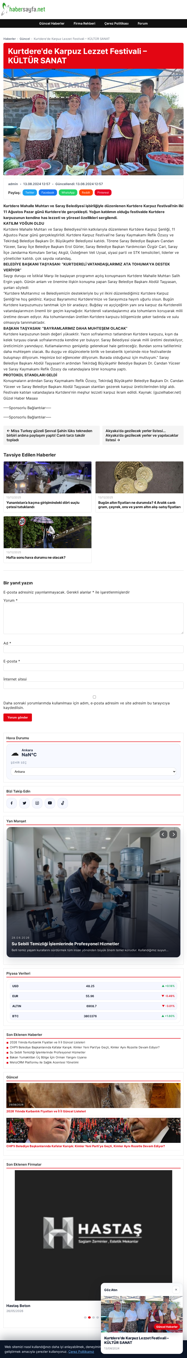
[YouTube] (50, 803)
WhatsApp (68, 192)
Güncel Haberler (52, 23)
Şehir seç (19, 762)
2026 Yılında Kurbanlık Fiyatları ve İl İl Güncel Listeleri (47, 1042)
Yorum (10, 600)
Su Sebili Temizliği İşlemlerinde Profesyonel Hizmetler (48, 1052)
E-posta (11, 661)
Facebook (48, 192)
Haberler (9, 39)
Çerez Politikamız (81, 1351)
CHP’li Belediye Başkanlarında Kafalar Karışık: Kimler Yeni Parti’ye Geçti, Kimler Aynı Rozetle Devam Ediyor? (85, 1047)
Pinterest (103, 192)
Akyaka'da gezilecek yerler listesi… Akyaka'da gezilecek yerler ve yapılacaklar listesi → (142, 435)
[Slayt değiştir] (85, 1317)
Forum (143, 23)
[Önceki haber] (163, 834)
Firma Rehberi (84, 23)
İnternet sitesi (15, 679)
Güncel (25, 39)
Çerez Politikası (116, 23)
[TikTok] (62, 803)
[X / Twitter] (24, 803)
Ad (7, 643)
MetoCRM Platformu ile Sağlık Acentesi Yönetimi (44, 1062)
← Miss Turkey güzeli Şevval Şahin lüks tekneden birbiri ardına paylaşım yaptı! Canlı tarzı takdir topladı (49, 435)
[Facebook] (11, 803)
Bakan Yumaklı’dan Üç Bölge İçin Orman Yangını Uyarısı (48, 1057)
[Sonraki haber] (173, 834)
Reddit (86, 192)
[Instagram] (37, 803)
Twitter (29, 192)
